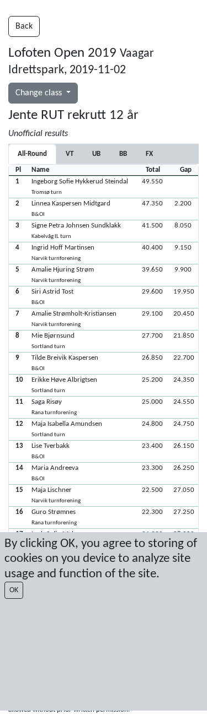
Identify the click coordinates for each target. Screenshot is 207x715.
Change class (39, 93)
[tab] (69, 154)
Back (24, 26)
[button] (103, 187)
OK (13, 590)
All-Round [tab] (32, 154)
